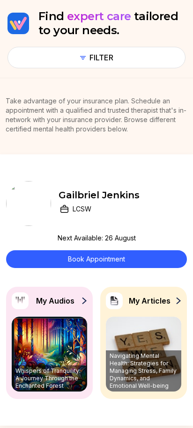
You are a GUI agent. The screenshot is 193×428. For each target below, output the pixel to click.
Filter (101, 57)
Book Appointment (96, 259)
